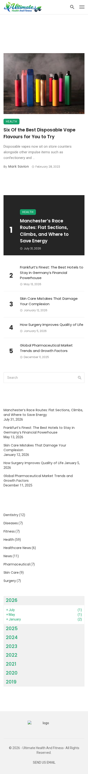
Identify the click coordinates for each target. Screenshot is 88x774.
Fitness (9, 531)
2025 (12, 628)
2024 (12, 637)
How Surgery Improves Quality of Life (51, 324)
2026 (11, 600)
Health (11, 121)
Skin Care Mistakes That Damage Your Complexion (49, 301)
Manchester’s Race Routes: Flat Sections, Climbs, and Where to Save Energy (44, 231)
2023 (11, 646)
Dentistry (11, 515)
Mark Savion (18, 166)
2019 (11, 682)
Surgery (10, 580)
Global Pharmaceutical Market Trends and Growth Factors (46, 348)
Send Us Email (44, 763)
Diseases (11, 523)
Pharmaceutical (17, 564)
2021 (11, 664)
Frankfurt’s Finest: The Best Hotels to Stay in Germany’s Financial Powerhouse (51, 272)
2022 (11, 655)
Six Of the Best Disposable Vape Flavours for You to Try (39, 133)
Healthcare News (17, 547)
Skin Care (11, 572)
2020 (12, 673)
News (8, 556)
